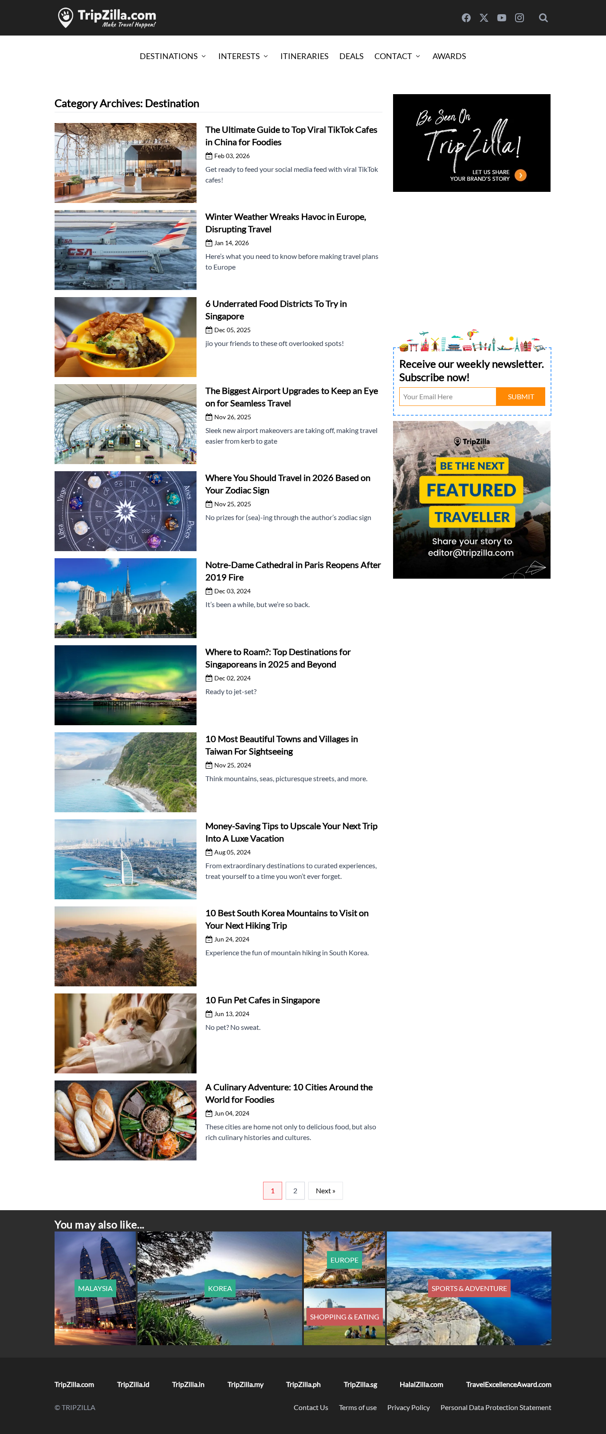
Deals (351, 56)
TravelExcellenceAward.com (508, 1384)
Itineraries (304, 56)
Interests (239, 56)
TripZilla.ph (303, 1384)
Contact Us (311, 1407)
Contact (393, 56)
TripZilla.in (188, 1384)
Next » (325, 1190)
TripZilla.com (74, 1384)
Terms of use (358, 1407)
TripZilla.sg (360, 1384)
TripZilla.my (246, 1384)
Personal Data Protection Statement (496, 1407)
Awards (449, 56)
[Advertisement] (472, 257)
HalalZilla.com (421, 1384)
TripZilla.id (133, 1384)
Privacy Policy (408, 1407)
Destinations (169, 56)
